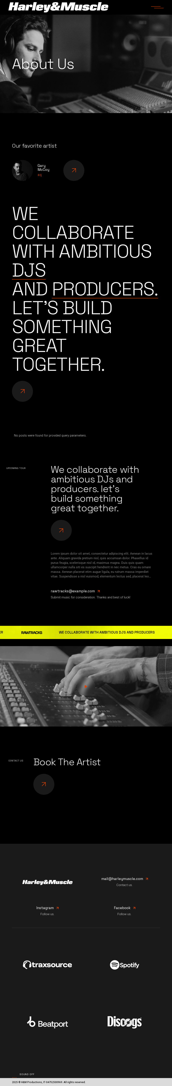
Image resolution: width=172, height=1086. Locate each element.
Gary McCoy (43, 167)
